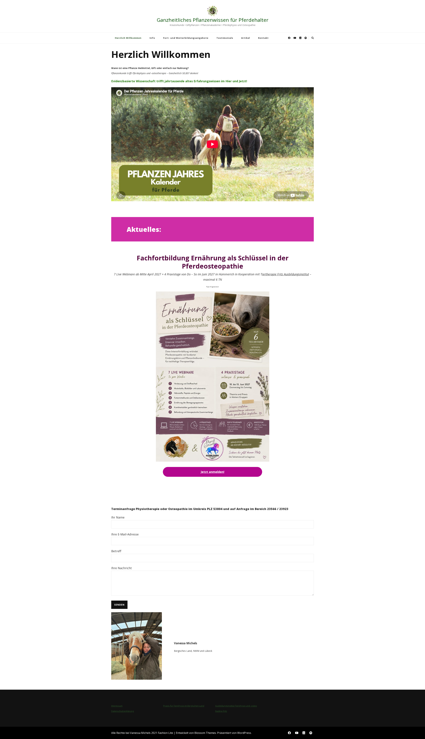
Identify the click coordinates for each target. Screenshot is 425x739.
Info (152, 37)
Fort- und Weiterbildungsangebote (185, 37)
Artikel (245, 37)
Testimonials (224, 37)
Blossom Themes (205, 733)
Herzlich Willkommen (128, 37)
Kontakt (263, 37)
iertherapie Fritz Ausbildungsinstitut (285, 274)
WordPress (244, 733)
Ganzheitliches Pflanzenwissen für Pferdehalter (212, 19)
